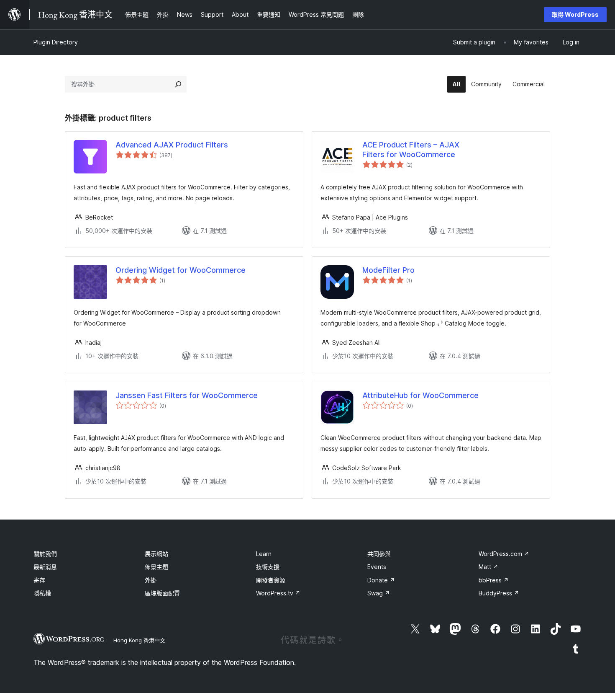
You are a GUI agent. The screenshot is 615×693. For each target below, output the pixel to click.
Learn (264, 553)
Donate (381, 580)
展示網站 (156, 553)
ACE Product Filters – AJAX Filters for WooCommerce (410, 149)
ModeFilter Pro (388, 270)
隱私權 (42, 593)
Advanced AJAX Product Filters (171, 144)
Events (376, 566)
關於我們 (45, 553)
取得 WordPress (575, 14)
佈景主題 (156, 566)
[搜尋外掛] (178, 84)
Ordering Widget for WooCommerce (180, 270)
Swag (378, 593)
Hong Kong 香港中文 (139, 640)
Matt (488, 566)
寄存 (39, 580)
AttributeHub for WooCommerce (420, 395)
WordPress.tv (278, 593)
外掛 (150, 580)
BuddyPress (499, 593)
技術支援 (267, 566)
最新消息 (45, 566)
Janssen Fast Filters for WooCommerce (186, 395)
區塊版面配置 (162, 593)
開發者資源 (270, 580)
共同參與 (379, 553)
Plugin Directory (55, 42)
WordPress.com (504, 553)
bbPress (494, 580)
